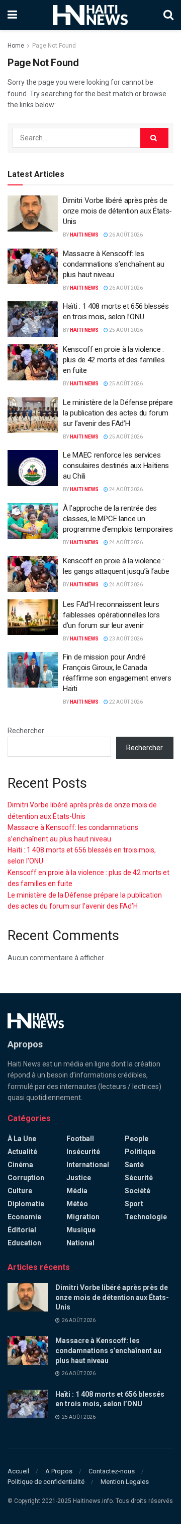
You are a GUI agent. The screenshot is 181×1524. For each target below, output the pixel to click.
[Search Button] (168, 15)
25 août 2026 (125, 330)
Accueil (18, 1471)
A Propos (58, 1471)
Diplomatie (26, 1204)
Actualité (22, 1152)
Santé (134, 1165)
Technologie (146, 1217)
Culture (20, 1191)
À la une (22, 1139)
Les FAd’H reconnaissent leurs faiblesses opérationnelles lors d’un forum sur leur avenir (111, 615)
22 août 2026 (125, 702)
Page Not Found (54, 45)
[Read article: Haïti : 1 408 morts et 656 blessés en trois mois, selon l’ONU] (33, 319)
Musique (81, 1230)
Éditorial (22, 1230)
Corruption (26, 1178)
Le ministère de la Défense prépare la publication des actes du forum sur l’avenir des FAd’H (118, 413)
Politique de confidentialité (46, 1481)
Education (24, 1243)
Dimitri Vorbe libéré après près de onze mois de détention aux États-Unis (117, 211)
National (80, 1243)
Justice (78, 1178)
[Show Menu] (12, 15)
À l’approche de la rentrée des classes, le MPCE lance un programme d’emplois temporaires (118, 519)
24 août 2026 (125, 489)
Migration (83, 1217)
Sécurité (139, 1178)
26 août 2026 (125, 235)
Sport (134, 1204)
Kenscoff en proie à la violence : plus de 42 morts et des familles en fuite (113, 360)
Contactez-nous (111, 1471)
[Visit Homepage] (90, 15)
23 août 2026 (125, 638)
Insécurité (83, 1152)
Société (137, 1191)
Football (80, 1139)
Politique (140, 1152)
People (136, 1139)
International (87, 1165)
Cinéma (20, 1165)
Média (76, 1191)
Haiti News (84, 235)
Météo (77, 1204)
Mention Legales (125, 1481)
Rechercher (26, 731)
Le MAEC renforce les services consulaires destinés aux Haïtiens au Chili (116, 466)
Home (16, 45)
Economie (24, 1217)
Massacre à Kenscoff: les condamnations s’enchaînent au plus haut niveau (113, 264)
